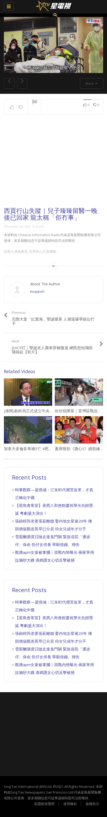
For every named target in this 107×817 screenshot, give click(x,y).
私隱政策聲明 (44, 803)
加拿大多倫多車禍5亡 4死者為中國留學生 (40, 448)
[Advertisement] (53, 165)
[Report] (34, 102)
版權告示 (92, 803)
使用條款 (70, 803)
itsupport (37, 291)
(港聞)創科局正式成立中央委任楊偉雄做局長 (42, 410)
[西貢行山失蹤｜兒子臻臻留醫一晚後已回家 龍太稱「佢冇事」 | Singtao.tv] (52, 6)
